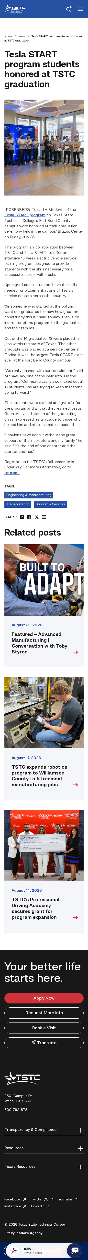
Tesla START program (24, 215)
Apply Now (44, 998)
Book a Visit (44, 1028)
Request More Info (44, 1013)
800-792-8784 (17, 1110)
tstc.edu (12, 473)
